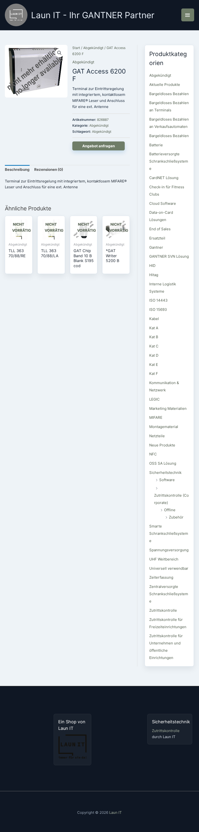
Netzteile (157, 436)
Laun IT (115, 812)
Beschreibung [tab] (17, 169)
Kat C (153, 346)
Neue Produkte (162, 445)
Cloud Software (162, 203)
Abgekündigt (93, 48)
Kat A (153, 328)
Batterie (156, 145)
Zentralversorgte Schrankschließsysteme (168, 593)
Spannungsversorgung (169, 550)
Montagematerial (163, 426)
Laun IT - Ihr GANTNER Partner (92, 15)
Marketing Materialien (168, 408)
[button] (59, 53)
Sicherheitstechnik (165, 472)
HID (152, 265)
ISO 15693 (158, 309)
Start (76, 48)
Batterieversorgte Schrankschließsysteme (168, 161)
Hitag (153, 274)
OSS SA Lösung (162, 463)
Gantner (156, 247)
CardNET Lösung (163, 177)
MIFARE (155, 417)
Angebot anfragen (98, 146)
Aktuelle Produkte (164, 84)
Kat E (153, 364)
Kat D (153, 355)
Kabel (154, 318)
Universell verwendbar (168, 568)
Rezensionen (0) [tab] (48, 169)
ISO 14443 (158, 300)
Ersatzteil (157, 238)
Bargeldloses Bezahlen (169, 93)
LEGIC (154, 399)
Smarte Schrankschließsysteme (168, 533)
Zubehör (176, 517)
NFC (153, 454)
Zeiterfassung (161, 577)
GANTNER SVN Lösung (169, 256)
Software (167, 480)
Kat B (153, 337)
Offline (169, 510)
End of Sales (160, 229)
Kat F (153, 373)
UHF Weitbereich (163, 559)
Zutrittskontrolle (163, 610)
